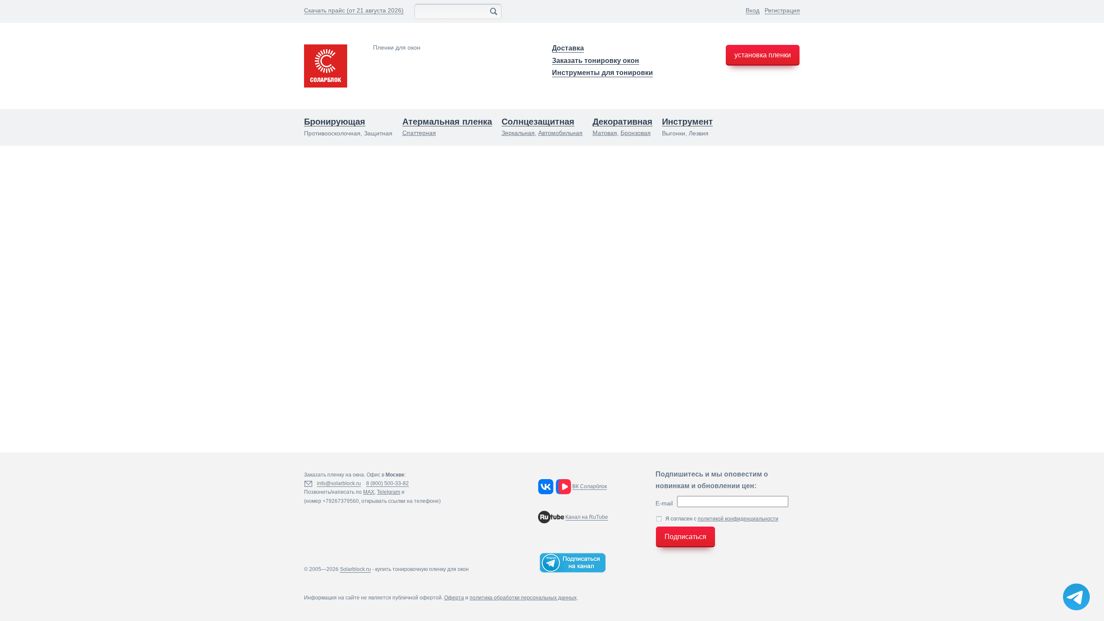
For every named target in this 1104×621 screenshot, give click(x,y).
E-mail (664, 503)
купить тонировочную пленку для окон (422, 569)
